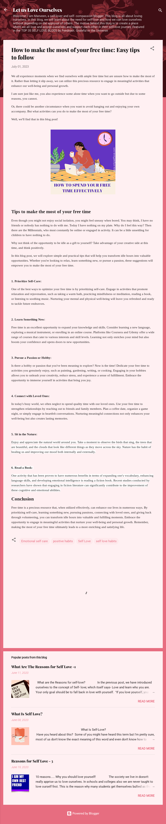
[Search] (160, 11)
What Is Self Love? (27, 713)
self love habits (106, 541)
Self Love (84, 541)
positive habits (63, 541)
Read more (146, 701)
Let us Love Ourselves (37, 9)
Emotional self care (34, 541)
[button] (152, 49)
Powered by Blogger (85, 813)
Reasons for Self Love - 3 (32, 761)
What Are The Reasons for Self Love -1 (43, 666)
